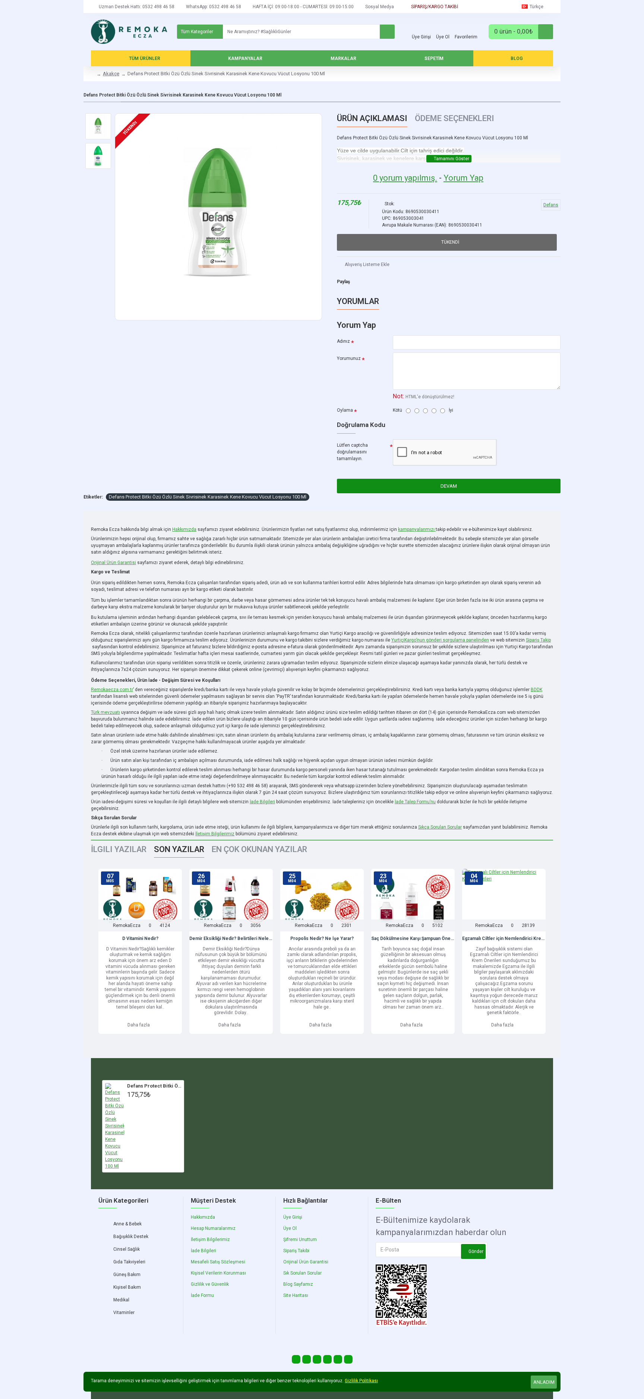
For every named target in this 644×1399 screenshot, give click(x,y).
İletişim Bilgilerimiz (214, 833)
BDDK (536, 689)
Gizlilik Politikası (361, 1380)
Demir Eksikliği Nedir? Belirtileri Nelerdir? (231, 938)
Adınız (343, 341)
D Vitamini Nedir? (140, 938)
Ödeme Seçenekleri (454, 118)
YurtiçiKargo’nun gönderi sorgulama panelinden (440, 640)
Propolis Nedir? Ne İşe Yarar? (322, 938)
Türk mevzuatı (105, 712)
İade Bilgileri (262, 802)
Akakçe (111, 73)
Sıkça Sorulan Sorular (440, 827)
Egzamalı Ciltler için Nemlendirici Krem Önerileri (504, 938)
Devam (449, 486)
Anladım (544, 1382)
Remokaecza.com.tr (112, 689)
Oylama (345, 410)
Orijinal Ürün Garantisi (113, 562)
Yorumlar (358, 301)
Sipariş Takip (538, 640)
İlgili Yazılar (118, 849)
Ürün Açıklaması (372, 118)
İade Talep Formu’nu (415, 802)
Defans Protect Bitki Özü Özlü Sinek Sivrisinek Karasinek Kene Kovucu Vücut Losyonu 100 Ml (207, 497)
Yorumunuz (349, 358)
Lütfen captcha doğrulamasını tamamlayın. (352, 452)
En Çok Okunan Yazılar (259, 849)
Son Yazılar (179, 849)
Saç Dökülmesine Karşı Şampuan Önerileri (413, 938)
